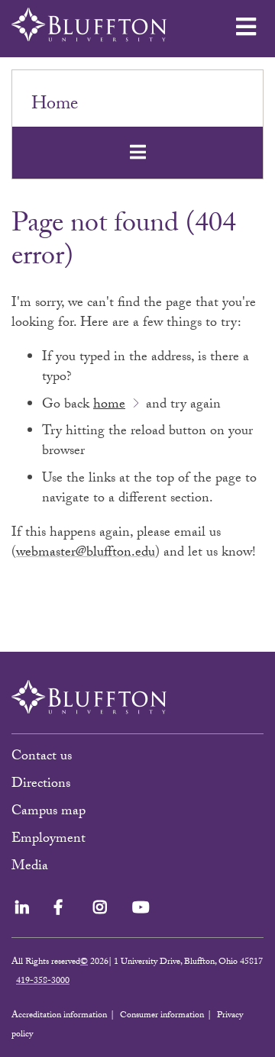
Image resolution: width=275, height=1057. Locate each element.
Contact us (41, 757)
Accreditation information (59, 1015)
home (109, 405)
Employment (48, 840)
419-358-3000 (43, 981)
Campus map (48, 812)
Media (31, 867)
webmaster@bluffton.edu (85, 554)
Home (54, 105)
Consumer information (162, 1015)
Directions (40, 785)
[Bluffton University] (89, 25)
